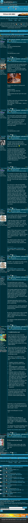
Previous (10, 20)
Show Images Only (4, 505)
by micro (17, 469)
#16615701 (9, 436)
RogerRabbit (6, 502)
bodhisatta (23, 502)
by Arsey (17, 488)
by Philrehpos (18, 473)
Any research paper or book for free (15, 248)
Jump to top (3, 454)
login (18, 24)
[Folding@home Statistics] (3, 342)
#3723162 (9, 212)
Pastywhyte (19, 502)
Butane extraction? (7, 486)
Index (15, 20)
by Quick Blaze (19, 477)
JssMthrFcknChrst (17, 328)
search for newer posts (22, 36)
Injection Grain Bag (23, 31)
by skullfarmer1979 (19, 481)
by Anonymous (18, 496)
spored (8, 487)
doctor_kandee (16, 211)
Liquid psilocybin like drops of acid (11, 489)
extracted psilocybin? (8, 470)
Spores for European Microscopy (10, 30)
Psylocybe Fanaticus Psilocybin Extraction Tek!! (14, 482)
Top (27, 57)
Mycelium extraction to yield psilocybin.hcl (13, 467)
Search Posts (11, 8)
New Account (17, 7)
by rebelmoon (18, 492)
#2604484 (9, 139)
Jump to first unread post (5, 34)
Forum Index (4, 8)
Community (6, 4)
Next (19, 20)
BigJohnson (16, 169)
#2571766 (9, 42)
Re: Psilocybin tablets (8, 493)
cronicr (10, 502)
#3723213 (9, 259)
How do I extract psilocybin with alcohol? (12, 474)
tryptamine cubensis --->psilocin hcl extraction (13, 478)
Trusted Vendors (20, 8)
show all (26, 34)
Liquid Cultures (14, 31)
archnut (8, 472)
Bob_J (14, 41)
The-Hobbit (9, 468)
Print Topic (16, 505)
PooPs (14, 111)
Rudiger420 (9, 475)
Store (26, 8)
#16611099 (9, 329)
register (23, 24)
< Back (15, 34)
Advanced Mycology (23, 18)
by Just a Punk (19, 484)
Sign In (10, 7)
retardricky (9, 491)
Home (2, 4)
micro (14, 257)
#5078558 (9, 279)
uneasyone (9, 479)
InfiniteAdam (16, 137)
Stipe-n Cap (14, 502)
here (18, 358)
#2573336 (9, 61)
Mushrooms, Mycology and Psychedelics (9, 18)
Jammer (9, 483)
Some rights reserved (21, 519)
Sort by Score (10, 505)
